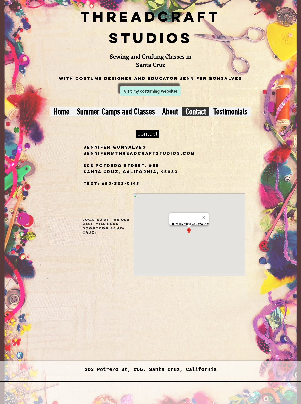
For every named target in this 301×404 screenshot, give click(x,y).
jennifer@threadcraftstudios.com (139, 153)
